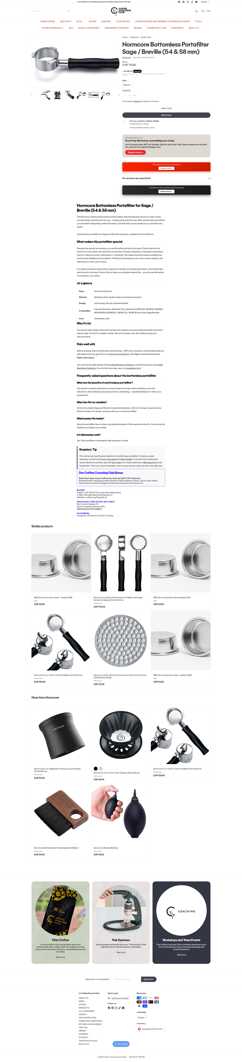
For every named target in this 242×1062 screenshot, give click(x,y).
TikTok (101, 515)
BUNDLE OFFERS (47, 21)
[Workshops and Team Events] (181, 910)
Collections (134, 37)
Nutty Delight (126, 459)
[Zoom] (75, 62)
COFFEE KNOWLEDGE (52, 28)
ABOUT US (194, 28)
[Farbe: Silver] (101, 769)
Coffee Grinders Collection (121, 365)
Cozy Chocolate (108, 459)
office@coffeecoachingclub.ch (98, 495)
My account (84, 1044)
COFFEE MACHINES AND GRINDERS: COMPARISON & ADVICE (162, 21)
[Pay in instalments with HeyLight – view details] (142, 71)
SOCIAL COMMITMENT (89, 28)
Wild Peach (148, 462)
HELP (71, 28)
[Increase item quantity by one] (134, 95)
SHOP (79, 21)
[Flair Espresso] (121, 910)
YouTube (109, 515)
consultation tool (133, 368)
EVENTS (82, 1004)
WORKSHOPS (177, 28)
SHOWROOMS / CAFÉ (156, 28)
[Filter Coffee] (60, 910)
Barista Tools (146, 37)
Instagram (81, 515)
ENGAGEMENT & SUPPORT (117, 28)
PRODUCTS (84, 1008)
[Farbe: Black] (96, 769)
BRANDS (138, 28)
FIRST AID (83, 1027)
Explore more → (135, 152)
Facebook (92, 515)
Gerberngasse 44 (90, 504)
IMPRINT (82, 1031)
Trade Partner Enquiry (88, 1040)
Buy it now (166, 115)
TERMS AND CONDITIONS (90, 1021)
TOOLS (198, 21)
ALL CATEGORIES (87, 1011)
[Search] (69, 11)
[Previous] (33, 95)
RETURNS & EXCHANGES (90, 1024)
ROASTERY (106, 21)
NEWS (81, 1001)
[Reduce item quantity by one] (125, 95)
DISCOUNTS (65, 21)
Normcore (52, 697)
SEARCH (83, 1014)
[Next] (118, 95)
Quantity (126, 90)
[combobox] (52, 11)
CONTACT (83, 1037)
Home (124, 37)
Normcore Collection (119, 354)
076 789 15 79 (91, 492)
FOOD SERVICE (123, 21)
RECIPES (92, 21)
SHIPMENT (83, 1034)
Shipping (136, 101)
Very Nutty (116, 462)
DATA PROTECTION (87, 1017)
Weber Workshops (85, 357)
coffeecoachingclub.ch (96, 497)
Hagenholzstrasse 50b (94, 506)
